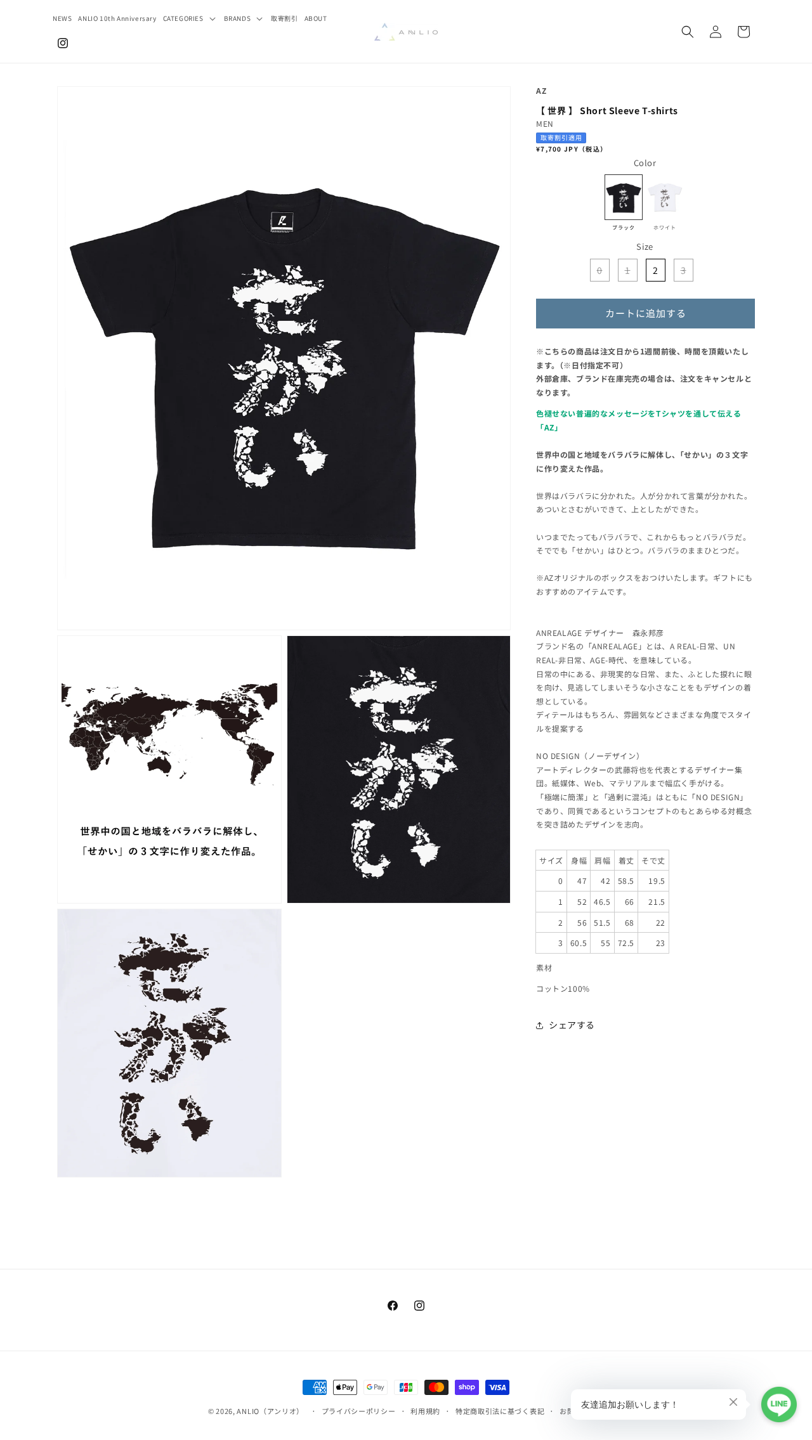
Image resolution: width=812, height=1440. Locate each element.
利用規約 (425, 1411)
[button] (190, 18)
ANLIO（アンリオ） (270, 1411)
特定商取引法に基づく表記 (499, 1411)
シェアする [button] (572, 1024)
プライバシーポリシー (359, 1411)
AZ (541, 90)
